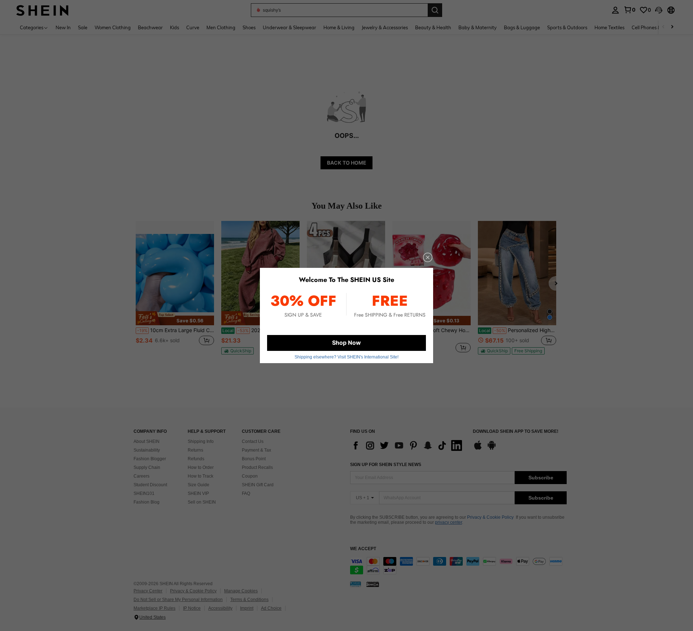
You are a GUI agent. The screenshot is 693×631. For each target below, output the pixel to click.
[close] (427, 257)
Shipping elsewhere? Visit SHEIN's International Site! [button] (346, 357)
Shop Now (346, 342)
